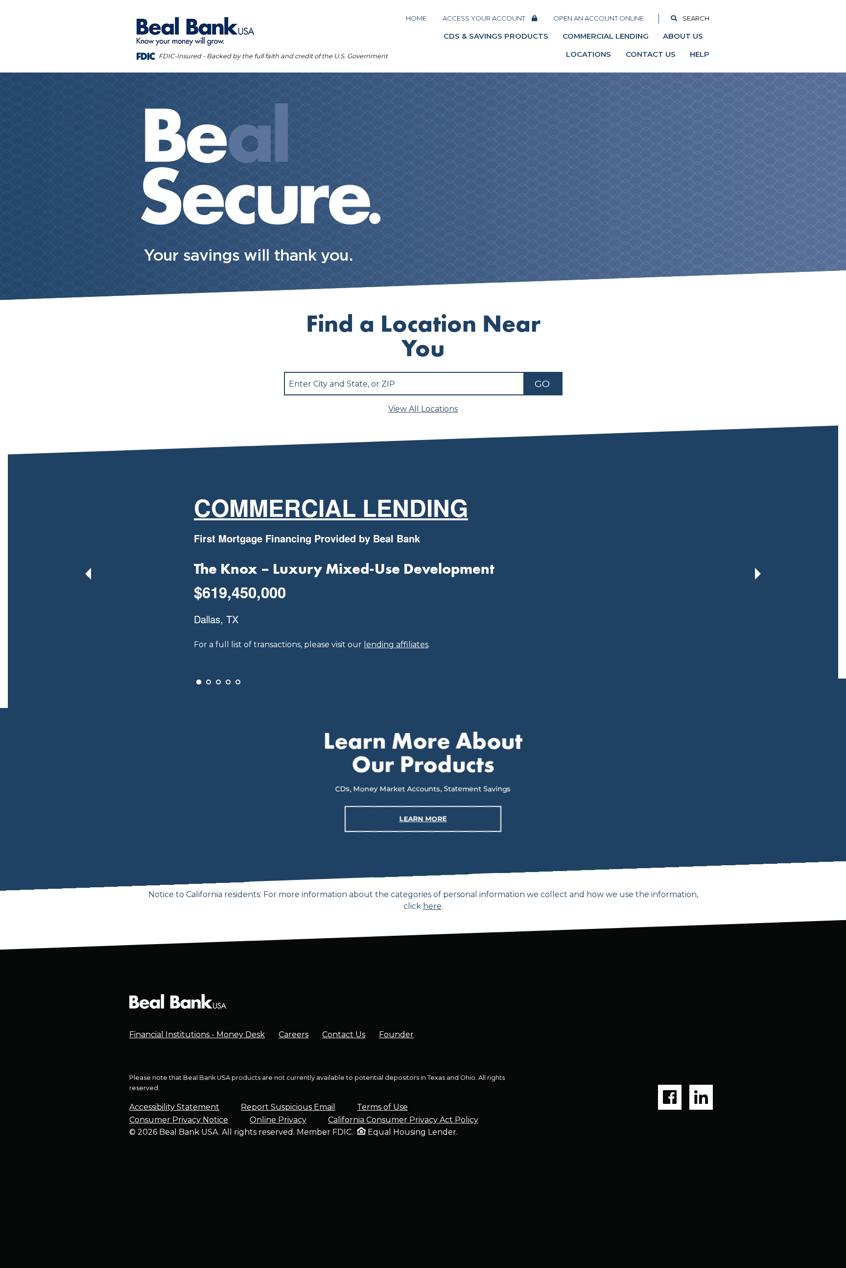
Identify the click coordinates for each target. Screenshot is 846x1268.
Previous (88, 574)
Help (699, 54)
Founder (396, 1034)
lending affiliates (396, 644)
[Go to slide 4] (228, 682)
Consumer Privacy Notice (178, 1119)
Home (416, 18)
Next (758, 574)
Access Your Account (484, 18)
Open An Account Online (598, 18)
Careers (293, 1034)
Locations (588, 54)
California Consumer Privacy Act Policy (403, 1119)
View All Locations (423, 409)
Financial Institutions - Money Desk (197, 1034)
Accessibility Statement (174, 1107)
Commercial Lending (606, 36)
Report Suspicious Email (288, 1107)
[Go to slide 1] (198, 682)
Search (695, 18)
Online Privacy (278, 1119)
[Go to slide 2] (208, 682)
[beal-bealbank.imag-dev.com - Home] (177, 1001)
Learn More (423, 818)
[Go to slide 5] (237, 682)
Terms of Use (382, 1107)
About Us (683, 36)
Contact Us (651, 54)
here (432, 906)
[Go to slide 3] (218, 682)
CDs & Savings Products (496, 36)
